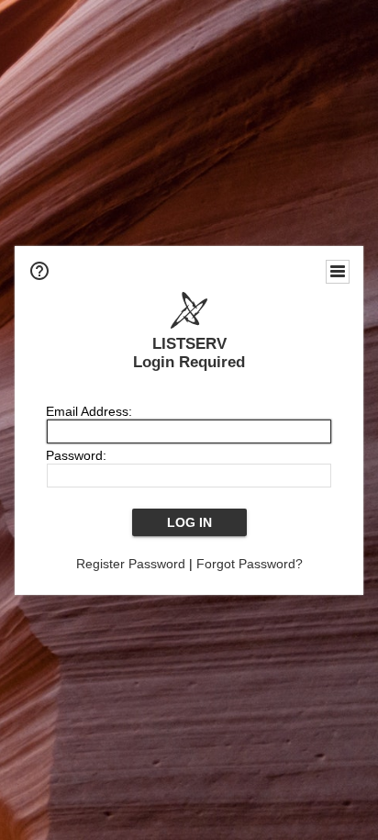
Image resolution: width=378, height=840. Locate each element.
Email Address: (89, 411)
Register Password (130, 563)
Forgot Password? (249, 563)
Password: (76, 455)
